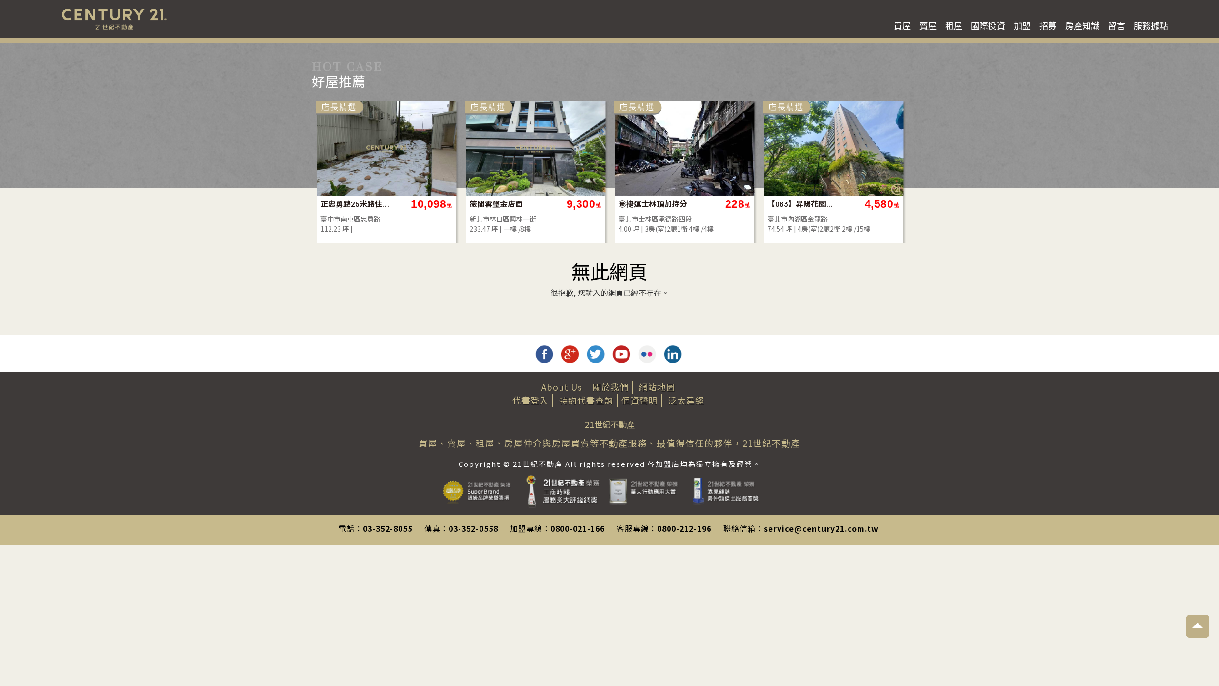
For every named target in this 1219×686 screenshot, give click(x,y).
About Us (561, 387)
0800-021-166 (577, 528)
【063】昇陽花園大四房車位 (504, 203)
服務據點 (1151, 25)
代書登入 (530, 400)
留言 (1116, 25)
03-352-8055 (387, 528)
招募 (1048, 25)
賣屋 (928, 25)
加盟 (1022, 25)
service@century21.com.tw (821, 528)
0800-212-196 (684, 528)
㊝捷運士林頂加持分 (354, 203)
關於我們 (610, 387)
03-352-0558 (473, 528)
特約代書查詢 (586, 400)
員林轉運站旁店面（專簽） (653, 203)
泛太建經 (686, 400)
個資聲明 (639, 400)
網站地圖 (657, 387)
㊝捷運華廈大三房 (798, 203)
